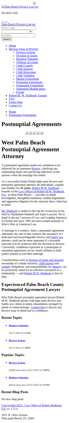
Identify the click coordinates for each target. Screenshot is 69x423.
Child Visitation (25, 75)
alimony (57, 266)
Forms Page (16, 102)
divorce (36, 168)
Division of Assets (26, 55)
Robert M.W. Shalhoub (45, 188)
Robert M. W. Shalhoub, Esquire (28, 95)
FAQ (12, 98)
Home (12, 45)
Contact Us (15, 105)
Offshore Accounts (27, 62)
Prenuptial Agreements (29, 82)
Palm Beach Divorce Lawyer (18, 24)
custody (5, 266)
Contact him (38, 307)
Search (6, 39)
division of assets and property (46, 260)
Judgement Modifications (30, 88)
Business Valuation (27, 59)
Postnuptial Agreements (30, 85)
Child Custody (24, 65)
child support (46, 263)
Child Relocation (26, 72)
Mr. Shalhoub (9, 211)
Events (20, 92)
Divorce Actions (25, 52)
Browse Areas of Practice (23, 49)
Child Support (24, 68)
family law (57, 237)
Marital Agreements (27, 78)
